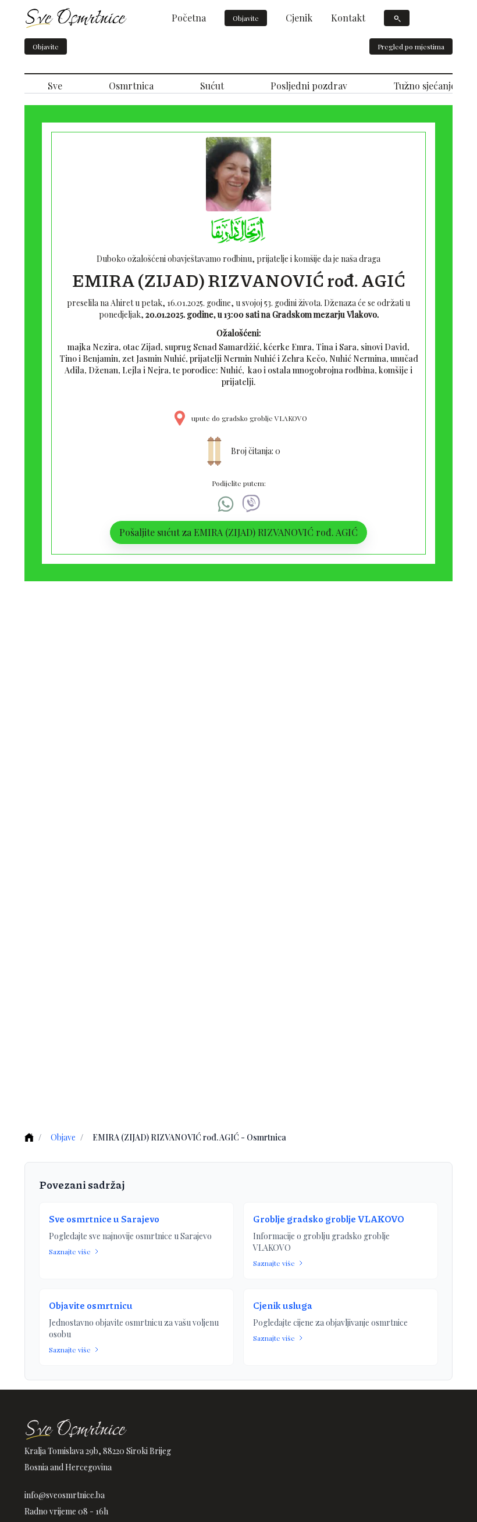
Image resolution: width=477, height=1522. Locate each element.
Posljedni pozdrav (308, 86)
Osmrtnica (131, 86)
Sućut (212, 86)
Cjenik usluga (282, 1305)
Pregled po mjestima (411, 46)
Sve (55, 86)
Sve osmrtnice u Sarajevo (104, 1218)
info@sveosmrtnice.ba (64, 1495)
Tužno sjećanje (424, 86)
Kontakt (348, 18)
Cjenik (299, 18)
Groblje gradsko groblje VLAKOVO (328, 1218)
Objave (63, 1137)
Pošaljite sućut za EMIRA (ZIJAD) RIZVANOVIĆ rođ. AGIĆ (238, 532)
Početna (189, 18)
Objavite (246, 18)
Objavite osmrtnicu (91, 1305)
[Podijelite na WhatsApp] (225, 504)
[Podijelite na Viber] (251, 504)
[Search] (397, 18)
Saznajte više (70, 1251)
